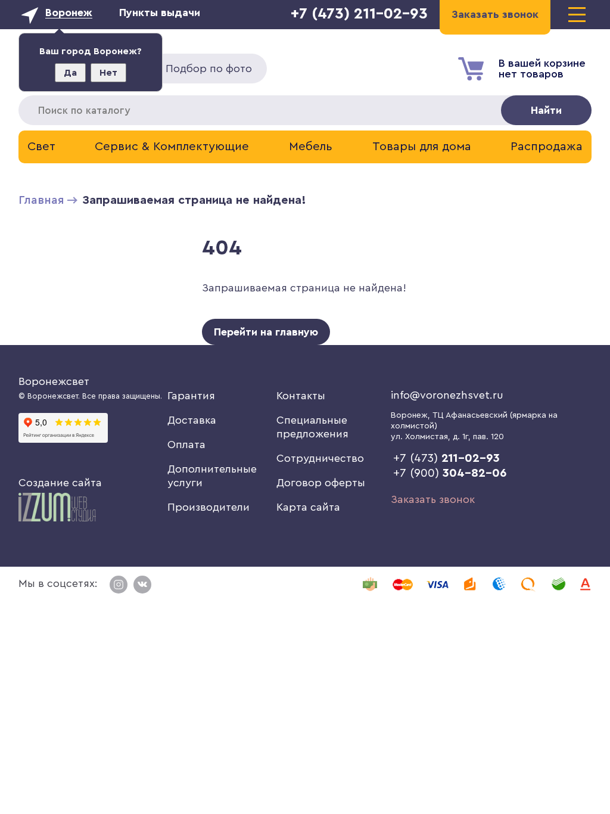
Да (70, 72)
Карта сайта (308, 507)
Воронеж (68, 12)
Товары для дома (421, 147)
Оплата (186, 444)
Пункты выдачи (159, 12)
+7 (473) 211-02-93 (359, 13)
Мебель (310, 147)
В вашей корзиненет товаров (542, 68)
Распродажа (547, 147)
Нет (108, 72)
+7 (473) (446, 458)
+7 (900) (450, 473)
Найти (546, 110)
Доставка (191, 420)
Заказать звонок (433, 499)
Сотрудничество (320, 458)
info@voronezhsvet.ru (447, 395)
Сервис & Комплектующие (172, 147)
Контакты (300, 395)
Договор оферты (320, 482)
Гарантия (191, 395)
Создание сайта (60, 482)
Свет (41, 147)
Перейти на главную (266, 332)
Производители (208, 507)
